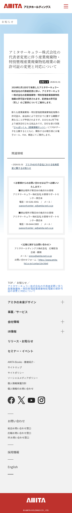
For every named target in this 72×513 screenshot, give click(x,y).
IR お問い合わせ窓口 (18, 437)
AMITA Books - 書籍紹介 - (21, 362)
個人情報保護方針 (17, 383)
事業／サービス (18, 312)
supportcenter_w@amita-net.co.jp (36, 227)
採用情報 (13, 452)
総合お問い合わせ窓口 (19, 428)
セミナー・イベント (20, 351)
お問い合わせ (16, 421)
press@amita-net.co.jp (40, 255)
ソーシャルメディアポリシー (23, 378)
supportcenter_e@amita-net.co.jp (36, 205)
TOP (10, 283)
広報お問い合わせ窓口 (19, 433)
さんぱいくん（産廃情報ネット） (29, 127)
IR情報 (12, 331)
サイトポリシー (16, 373)
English (13, 467)
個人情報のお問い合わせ (20, 389)
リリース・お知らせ (20, 341)
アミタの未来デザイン (22, 302)
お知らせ (22, 283)
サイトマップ (15, 367)
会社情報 (13, 322)
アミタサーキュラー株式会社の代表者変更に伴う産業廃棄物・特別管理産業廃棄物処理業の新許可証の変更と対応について (35, 288)
